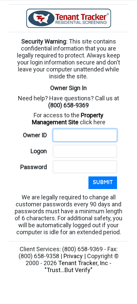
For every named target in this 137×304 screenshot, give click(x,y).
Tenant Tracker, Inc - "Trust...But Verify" (78, 266)
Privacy (73, 256)
